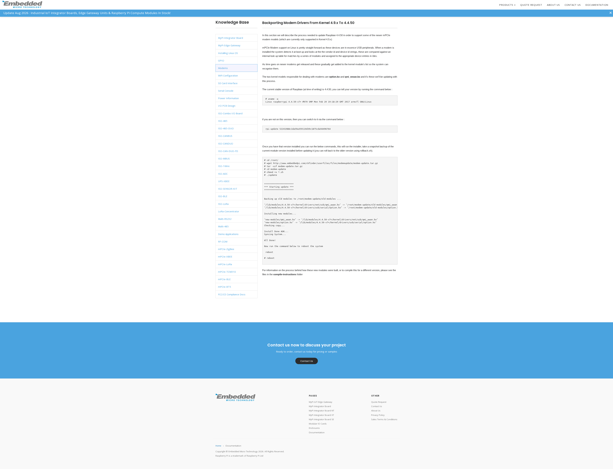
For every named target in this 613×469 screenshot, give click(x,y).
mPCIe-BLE (224, 279)
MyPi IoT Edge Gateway (320, 402)
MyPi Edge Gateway (229, 45)
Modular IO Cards (318, 423)
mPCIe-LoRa (225, 264)
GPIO (221, 60)
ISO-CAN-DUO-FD (228, 151)
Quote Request (531, 4)
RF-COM (222, 241)
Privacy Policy (378, 415)
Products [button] (506, 4)
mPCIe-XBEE (225, 256)
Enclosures (314, 428)
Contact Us (573, 4)
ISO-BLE (222, 196)
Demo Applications (228, 234)
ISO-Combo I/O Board (230, 113)
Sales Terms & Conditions (384, 419)
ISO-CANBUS (225, 135)
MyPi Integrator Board (230, 37)
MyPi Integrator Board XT (321, 415)
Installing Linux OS (228, 53)
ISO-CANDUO (225, 143)
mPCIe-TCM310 (227, 271)
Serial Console (225, 90)
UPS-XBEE (224, 181)
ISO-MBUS (224, 158)
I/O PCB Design (226, 105)
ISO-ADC (223, 173)
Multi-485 (223, 226)
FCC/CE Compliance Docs (231, 294)
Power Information (228, 98)
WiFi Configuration (228, 75)
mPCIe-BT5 (224, 286)
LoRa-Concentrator (228, 211)
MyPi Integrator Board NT (321, 410)
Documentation (596, 4)
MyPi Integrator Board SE (321, 419)
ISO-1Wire (224, 166)
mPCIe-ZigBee (226, 249)
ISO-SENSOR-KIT (227, 188)
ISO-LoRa (223, 203)
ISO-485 (222, 120)
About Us (553, 4)
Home (218, 445)
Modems (223, 68)
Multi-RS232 (224, 218)
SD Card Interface (228, 83)
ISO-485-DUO (226, 128)
